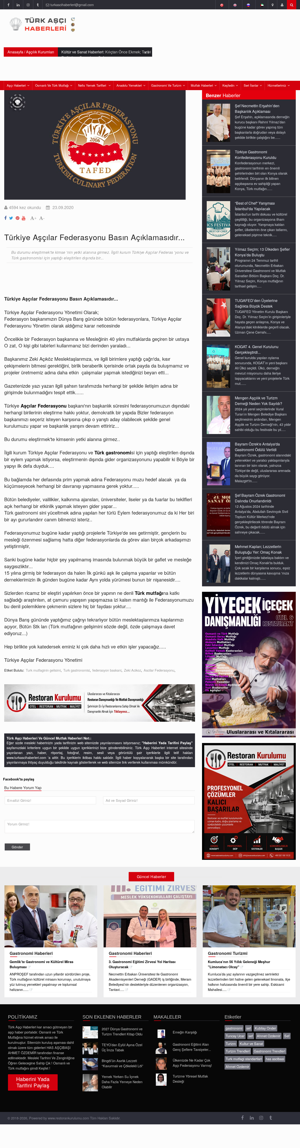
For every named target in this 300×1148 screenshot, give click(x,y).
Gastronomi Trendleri (269, 1051)
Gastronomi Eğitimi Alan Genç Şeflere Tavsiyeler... (192, 1047)
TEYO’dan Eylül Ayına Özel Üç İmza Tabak (122, 1047)
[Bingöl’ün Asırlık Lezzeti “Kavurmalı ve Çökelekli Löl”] (90, 1064)
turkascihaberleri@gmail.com (72, 4)
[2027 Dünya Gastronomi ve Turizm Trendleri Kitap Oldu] (90, 1032)
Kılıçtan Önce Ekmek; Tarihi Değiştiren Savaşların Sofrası (106, 54)
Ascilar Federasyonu (159, 670)
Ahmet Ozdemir (268, 1035)
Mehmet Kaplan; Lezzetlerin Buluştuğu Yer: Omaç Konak (258, 549)
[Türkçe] (221, 4)
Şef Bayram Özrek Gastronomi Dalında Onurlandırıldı (260, 498)
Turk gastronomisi (76, 670)
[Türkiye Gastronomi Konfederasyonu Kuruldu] (218, 171)
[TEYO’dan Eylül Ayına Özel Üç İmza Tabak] (90, 1048)
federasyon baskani (106, 670)
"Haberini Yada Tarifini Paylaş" (167, 742)
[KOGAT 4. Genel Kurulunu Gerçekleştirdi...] (218, 366)
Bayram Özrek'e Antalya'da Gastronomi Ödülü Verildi (257, 446)
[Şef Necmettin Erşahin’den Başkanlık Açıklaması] (218, 122)
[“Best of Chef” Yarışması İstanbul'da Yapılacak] (218, 219)
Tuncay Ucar (235, 1035)
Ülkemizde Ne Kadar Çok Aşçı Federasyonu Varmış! (192, 1063)
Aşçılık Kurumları (40, 52)
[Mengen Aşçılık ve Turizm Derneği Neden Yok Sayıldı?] (218, 414)
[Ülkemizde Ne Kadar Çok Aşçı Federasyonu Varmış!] (161, 1064)
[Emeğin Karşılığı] (161, 1034)
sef (248, 1028)
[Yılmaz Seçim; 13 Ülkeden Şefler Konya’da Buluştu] (218, 269)
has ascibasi (275, 1058)
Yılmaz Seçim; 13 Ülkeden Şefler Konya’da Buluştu (262, 252)
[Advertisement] (89, 279)
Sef (286, 1035)
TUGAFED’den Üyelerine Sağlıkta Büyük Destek (256, 303)
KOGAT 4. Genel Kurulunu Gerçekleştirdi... (256, 349)
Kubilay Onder (265, 1028)
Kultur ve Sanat (251, 1043)
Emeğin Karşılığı (185, 1032)
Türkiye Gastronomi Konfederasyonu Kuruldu (255, 154)
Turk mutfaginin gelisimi (43, 670)
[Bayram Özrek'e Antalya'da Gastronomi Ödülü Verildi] (218, 463)
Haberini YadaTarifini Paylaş (32, 1082)
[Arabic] (261, 4)
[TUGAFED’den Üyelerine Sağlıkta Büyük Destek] (218, 317)
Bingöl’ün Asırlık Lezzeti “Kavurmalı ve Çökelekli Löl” (122, 1063)
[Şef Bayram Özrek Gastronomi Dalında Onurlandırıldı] (218, 515)
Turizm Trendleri (238, 1051)
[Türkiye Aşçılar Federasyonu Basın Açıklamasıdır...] (6, 217)
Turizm (231, 1043)
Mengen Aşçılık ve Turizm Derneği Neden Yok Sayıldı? (258, 400)
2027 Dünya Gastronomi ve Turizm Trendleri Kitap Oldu (122, 1031)
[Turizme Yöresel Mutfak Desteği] (161, 1080)
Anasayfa (15, 52)
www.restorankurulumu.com (68, 1117)
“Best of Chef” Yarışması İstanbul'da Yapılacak (255, 205)
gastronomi (234, 1028)
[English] (235, 4)
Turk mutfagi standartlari (244, 1058)
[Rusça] (248, 4)
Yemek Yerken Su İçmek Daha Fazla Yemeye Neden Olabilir (122, 1081)
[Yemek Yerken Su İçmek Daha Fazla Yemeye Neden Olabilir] (90, 1082)
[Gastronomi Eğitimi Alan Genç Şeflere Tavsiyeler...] (161, 1048)
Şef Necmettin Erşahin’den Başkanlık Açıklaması (257, 108)
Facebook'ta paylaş (18, 779)
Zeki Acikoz (132, 670)
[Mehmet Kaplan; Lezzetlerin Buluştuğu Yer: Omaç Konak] (218, 563)
